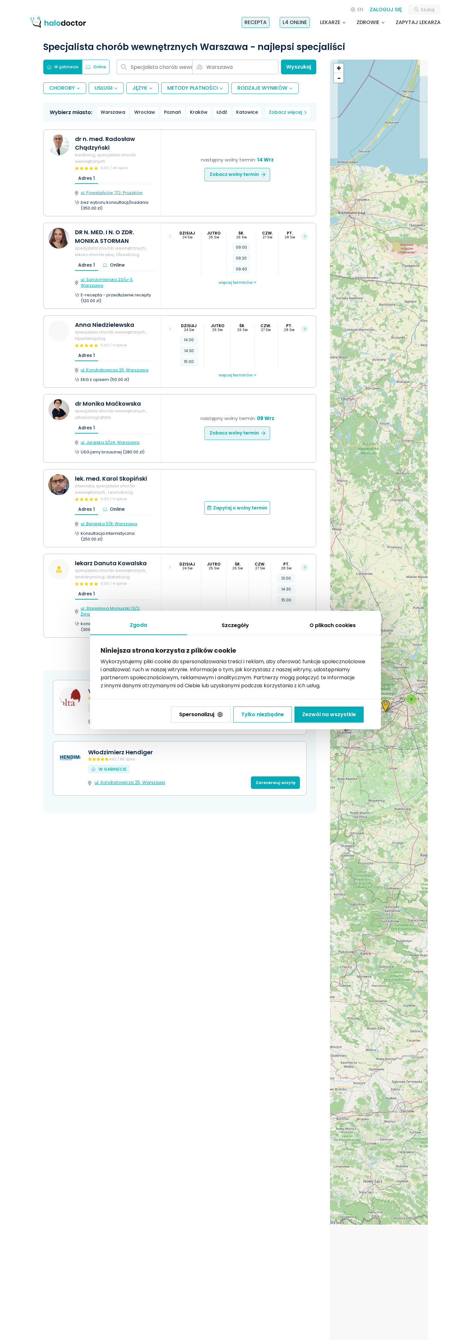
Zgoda (138, 625)
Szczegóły (235, 625)
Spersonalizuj (196, 714)
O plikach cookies (333, 625)
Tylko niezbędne (262, 714)
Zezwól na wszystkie (329, 714)
